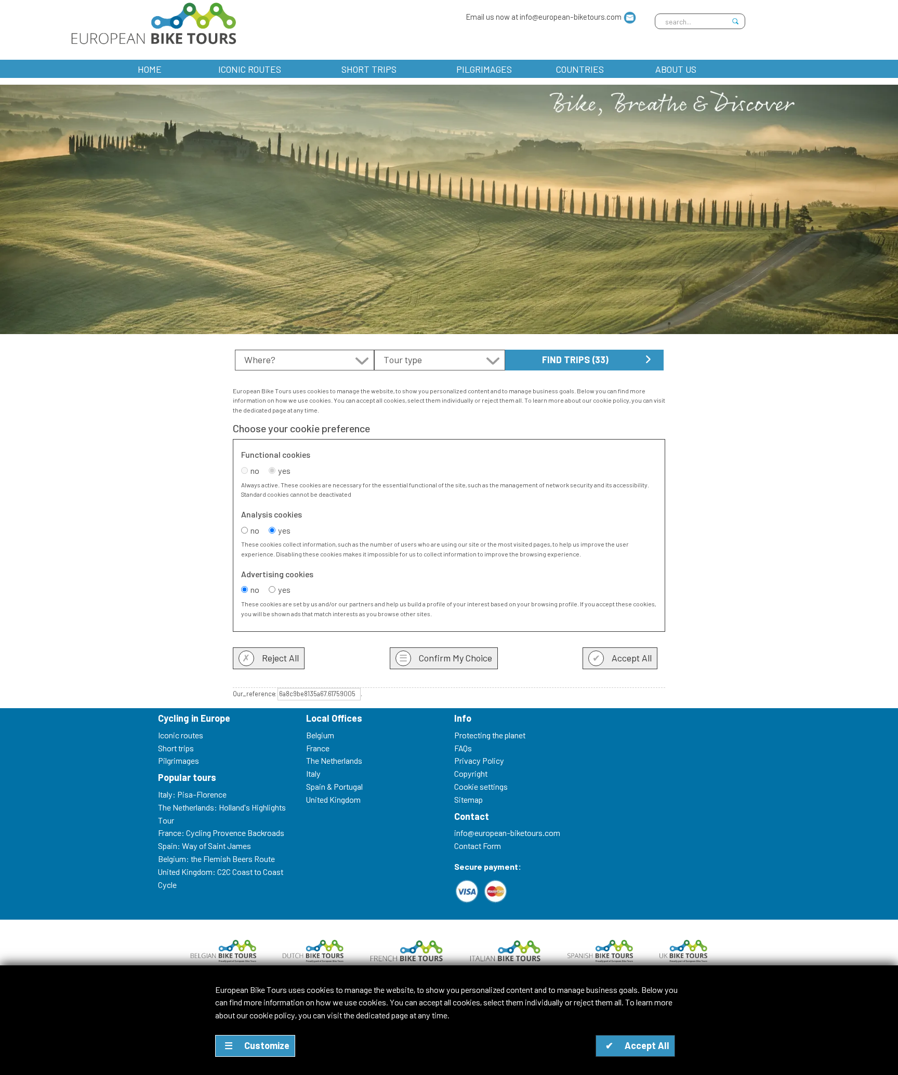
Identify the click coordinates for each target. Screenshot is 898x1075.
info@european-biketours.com (507, 833)
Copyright (470, 773)
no (254, 470)
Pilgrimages (484, 69)
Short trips (369, 69)
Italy (313, 773)
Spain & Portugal (334, 786)
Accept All (622, 657)
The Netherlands (334, 760)
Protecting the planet (489, 735)
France (317, 748)
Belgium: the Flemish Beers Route (216, 859)
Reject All (270, 657)
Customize (256, 1045)
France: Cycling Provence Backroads (221, 833)
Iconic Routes (249, 69)
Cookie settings (481, 786)
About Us (675, 69)
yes (284, 470)
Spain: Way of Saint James (204, 846)
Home (150, 69)
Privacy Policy (479, 760)
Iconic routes (180, 735)
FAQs (463, 748)
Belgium (320, 735)
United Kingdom (333, 799)
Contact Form (477, 846)
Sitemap (468, 799)
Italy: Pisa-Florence (192, 794)
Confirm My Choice (445, 657)
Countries (580, 69)
